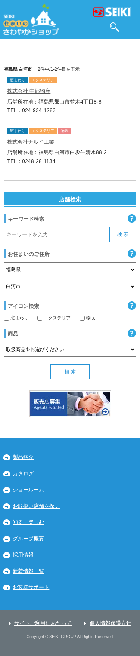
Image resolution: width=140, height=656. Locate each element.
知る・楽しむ (28, 522)
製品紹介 (23, 457)
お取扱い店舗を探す (36, 506)
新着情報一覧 (28, 571)
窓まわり (19, 318)
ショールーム (28, 490)
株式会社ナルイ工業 (30, 142)
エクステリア (57, 318)
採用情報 (23, 555)
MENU (131, 27)
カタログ (23, 473)
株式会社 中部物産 (28, 91)
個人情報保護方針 (110, 623)
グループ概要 (28, 539)
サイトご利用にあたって (43, 623)
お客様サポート (31, 587)
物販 (90, 318)
